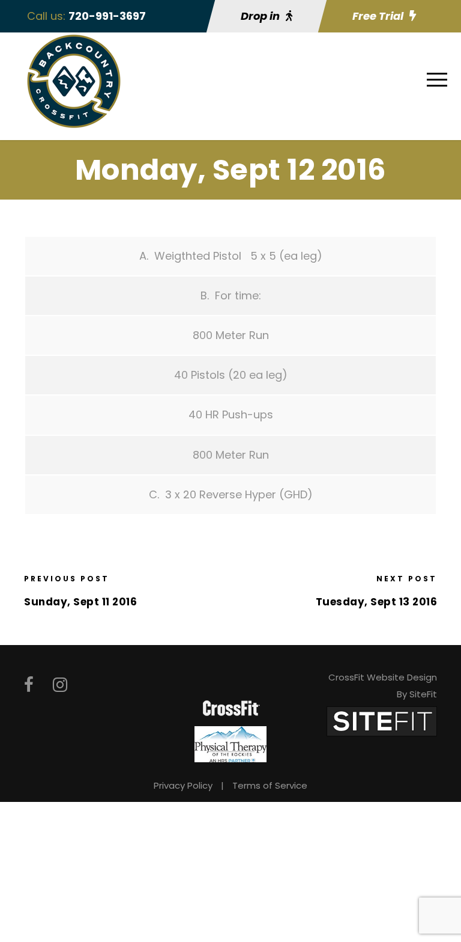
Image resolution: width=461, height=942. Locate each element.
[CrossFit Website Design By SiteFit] (382, 720)
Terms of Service (269, 785)
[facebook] (29, 685)
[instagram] (60, 685)
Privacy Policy (183, 785)
